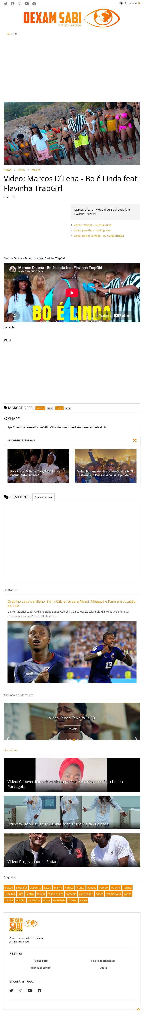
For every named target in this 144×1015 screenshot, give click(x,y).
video (21, 170)
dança (99, 894)
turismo (72, 900)
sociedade (59, 900)
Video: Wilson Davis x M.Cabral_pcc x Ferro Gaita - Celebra (58, 824)
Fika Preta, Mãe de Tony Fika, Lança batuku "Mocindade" (35, 473)
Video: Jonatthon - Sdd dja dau (92, 230)
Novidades (11, 750)
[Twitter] (6, 3)
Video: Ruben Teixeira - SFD (72, 718)
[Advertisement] (72, 69)
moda (127, 894)
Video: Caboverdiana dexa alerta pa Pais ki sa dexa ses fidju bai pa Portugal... (65, 784)
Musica (103, 967)
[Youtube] (27, 3)
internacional (114, 894)
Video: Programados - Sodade (33, 861)
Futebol (103, 887)
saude (46, 900)
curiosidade (86, 894)
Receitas (10, 894)
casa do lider (55, 894)
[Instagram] (19, 3)
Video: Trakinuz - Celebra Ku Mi (93, 225)
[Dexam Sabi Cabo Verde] (72, 25)
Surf (20, 894)
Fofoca (69, 887)
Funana (91, 887)
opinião (20, 900)
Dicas (47, 887)
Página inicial (41, 960)
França (80, 887)
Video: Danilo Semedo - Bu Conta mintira (99, 235)
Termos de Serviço (41, 967)
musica (36, 170)
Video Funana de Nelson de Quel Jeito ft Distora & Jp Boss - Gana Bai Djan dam (105, 473)
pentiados (34, 900)
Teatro (30, 894)
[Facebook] (34, 3)
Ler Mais (72, 729)
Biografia (21, 887)
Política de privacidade (103, 960)
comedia (71, 894)
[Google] (12, 3)
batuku (41, 894)
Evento (58, 887)
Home (7, 170)
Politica (127, 887)
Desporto (35, 887)
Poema (115, 887)
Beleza (9, 887)
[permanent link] (13, 197)
